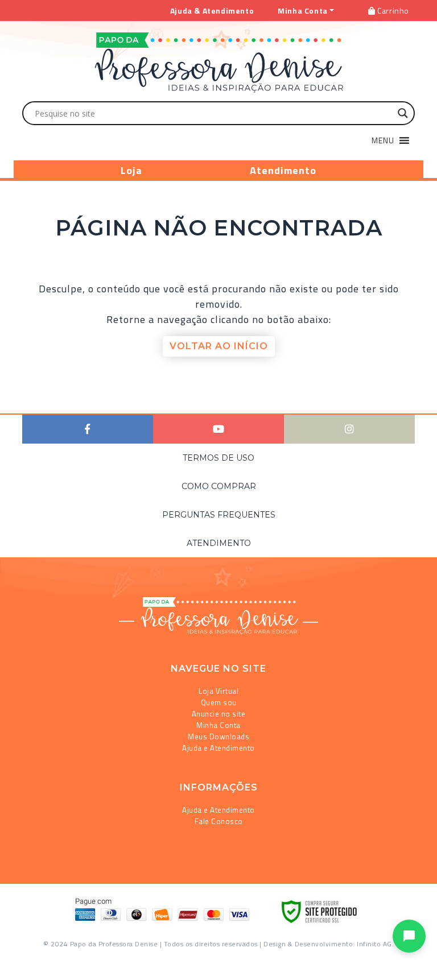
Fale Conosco (219, 821)
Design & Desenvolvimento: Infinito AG (327, 943)
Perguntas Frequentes (218, 515)
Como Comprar (219, 486)
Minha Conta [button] (303, 10)
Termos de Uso (218, 458)
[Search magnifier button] (403, 113)
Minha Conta (218, 725)
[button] (383, 140)
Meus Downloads (218, 736)
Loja (131, 170)
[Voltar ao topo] (24, 950)
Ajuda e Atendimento (218, 748)
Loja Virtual (218, 691)
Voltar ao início (219, 346)
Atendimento (283, 170)
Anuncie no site (219, 713)
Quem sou (219, 702)
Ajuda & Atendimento (212, 10)
